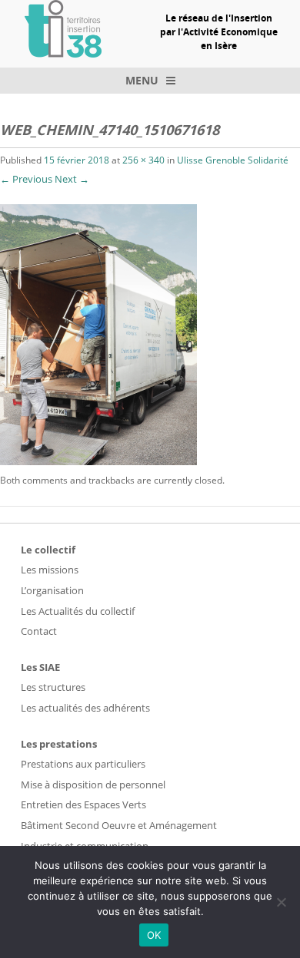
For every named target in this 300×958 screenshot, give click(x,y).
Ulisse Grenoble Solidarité (232, 160)
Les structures (53, 687)
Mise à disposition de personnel (93, 784)
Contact (39, 631)
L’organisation (52, 590)
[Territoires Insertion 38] (63, 53)
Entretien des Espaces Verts (83, 804)
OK (154, 935)
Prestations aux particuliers (83, 764)
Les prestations (59, 744)
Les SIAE (40, 667)
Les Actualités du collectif (78, 611)
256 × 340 (143, 160)
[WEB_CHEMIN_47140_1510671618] (98, 461)
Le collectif (48, 550)
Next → (72, 179)
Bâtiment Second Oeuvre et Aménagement (119, 825)
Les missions (49, 569)
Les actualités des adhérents (85, 708)
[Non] (280, 902)
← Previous (26, 179)
